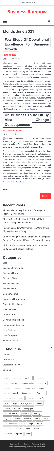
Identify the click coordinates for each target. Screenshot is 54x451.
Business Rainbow (27, 11)
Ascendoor (20, 447)
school (17, 418)
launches (31, 398)
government (30, 388)
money (17, 408)
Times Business (10, 340)
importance (27, 393)
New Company (10, 335)
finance (7, 388)
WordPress (40, 447)
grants (41, 388)
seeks (37, 418)
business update (27, 383)
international (9, 398)
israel (21, 398)
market (39, 403)
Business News (10, 273)
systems (18, 429)
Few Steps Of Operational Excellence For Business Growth (27, 44)
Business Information (13, 268)
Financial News (10, 309)
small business (10, 423)
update (19, 434)
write (28, 434)
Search (6, 189)
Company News (10, 294)
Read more (34, 109)
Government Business (13, 130)
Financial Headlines (12, 304)
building (28, 378)
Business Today (10, 278)
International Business (13, 325)
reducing (36, 413)
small (46, 418)
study (39, 423)
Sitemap (7, 370)
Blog (5, 262)
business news (10, 383)
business (38, 378)
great (6, 393)
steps (31, 423)
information (40, 393)
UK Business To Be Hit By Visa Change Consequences (27, 120)
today (36, 429)
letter (6, 403)
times (28, 429)
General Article (10, 314)
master (7, 408)
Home (6, 354)
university (8, 434)
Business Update (11, 283)
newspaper (28, 408)
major (15, 403)
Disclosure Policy (11, 364)
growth (15, 393)
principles (25, 413)
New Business (9, 55)
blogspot (17, 378)
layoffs (41, 398)
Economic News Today (14, 299)
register (7, 418)
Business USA (9, 288)
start (23, 423)
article (7, 378)
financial (18, 388)
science (27, 418)
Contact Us (8, 359)
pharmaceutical (10, 413)
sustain (7, 429)
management (26, 403)
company (42, 383)
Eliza (5, 59)
